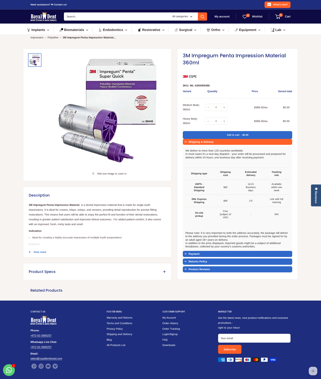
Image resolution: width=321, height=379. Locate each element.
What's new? (280, 4)
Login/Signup (170, 334)
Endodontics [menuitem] (113, 30)
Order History (170, 323)
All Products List (116, 345)
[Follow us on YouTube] (48, 366)
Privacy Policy (115, 328)
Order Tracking (171, 328)
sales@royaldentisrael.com (46, 358)
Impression (36, 37)
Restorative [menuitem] (151, 30)
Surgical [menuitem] (185, 30)
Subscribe (230, 349)
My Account (169, 317)
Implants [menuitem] (38, 30)
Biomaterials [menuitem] (74, 30)
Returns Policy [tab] (198, 261)
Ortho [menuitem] (215, 30)
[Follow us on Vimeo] (55, 366)
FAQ (165, 339)
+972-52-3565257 (41, 335)
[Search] (202, 16)
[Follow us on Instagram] (41, 366)
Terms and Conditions (119, 323)
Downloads (168, 345)
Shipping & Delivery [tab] (201, 142)
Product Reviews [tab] (199, 269)
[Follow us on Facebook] (34, 366)
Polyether (53, 37)
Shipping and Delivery (119, 334)
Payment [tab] (194, 254)
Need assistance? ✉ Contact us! (48, 4)
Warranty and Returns (119, 317)
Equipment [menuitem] (247, 30)
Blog (109, 339)
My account (222, 16)
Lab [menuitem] (278, 30)
